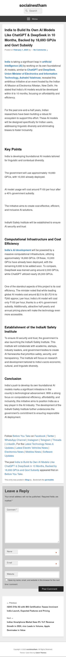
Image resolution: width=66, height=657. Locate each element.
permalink (49, 479)
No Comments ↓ (40, 49)
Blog (27, 479)
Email (9, 562)
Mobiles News (33, 451)
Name (9, 551)
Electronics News (14, 451)
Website (10, 573)
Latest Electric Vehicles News (32, 447)
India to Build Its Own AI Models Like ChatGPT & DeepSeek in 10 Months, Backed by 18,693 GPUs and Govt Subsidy (31, 466)
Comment (12, 509)
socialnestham (33, 5)
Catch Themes (41, 653)
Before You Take (14, 474)
